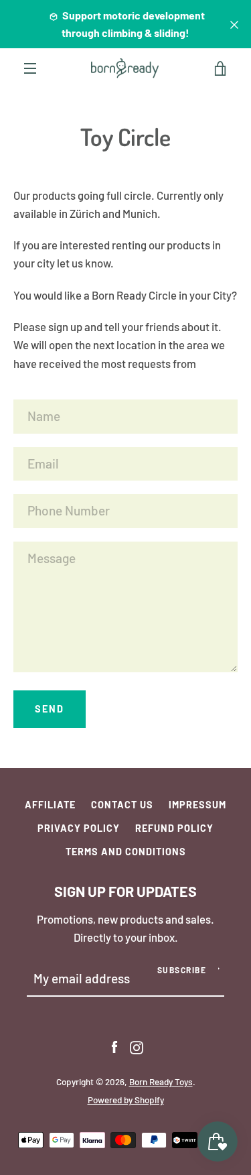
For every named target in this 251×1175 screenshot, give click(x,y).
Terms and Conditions (126, 851)
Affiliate (50, 804)
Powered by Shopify (126, 1100)
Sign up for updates (125, 891)
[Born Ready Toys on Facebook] (114, 1045)
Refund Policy (174, 828)
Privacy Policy (78, 828)
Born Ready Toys (161, 1081)
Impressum (197, 804)
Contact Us (122, 804)
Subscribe (182, 970)
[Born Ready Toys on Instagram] (136, 1045)
